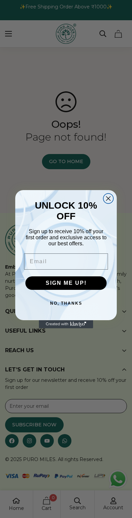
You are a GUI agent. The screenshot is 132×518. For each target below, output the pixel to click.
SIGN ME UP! (66, 283)
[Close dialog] (108, 198)
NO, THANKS (66, 303)
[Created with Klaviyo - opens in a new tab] (66, 324)
